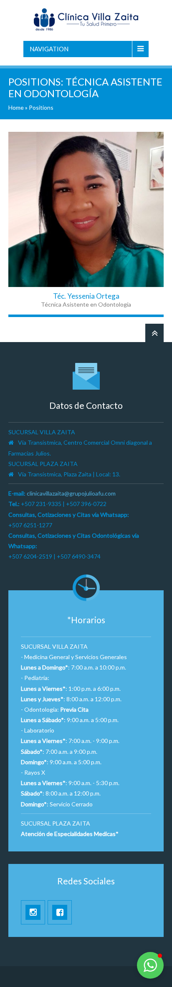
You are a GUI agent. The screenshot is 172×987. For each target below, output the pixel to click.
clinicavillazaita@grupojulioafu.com (71, 493)
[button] (150, 965)
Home (16, 107)
